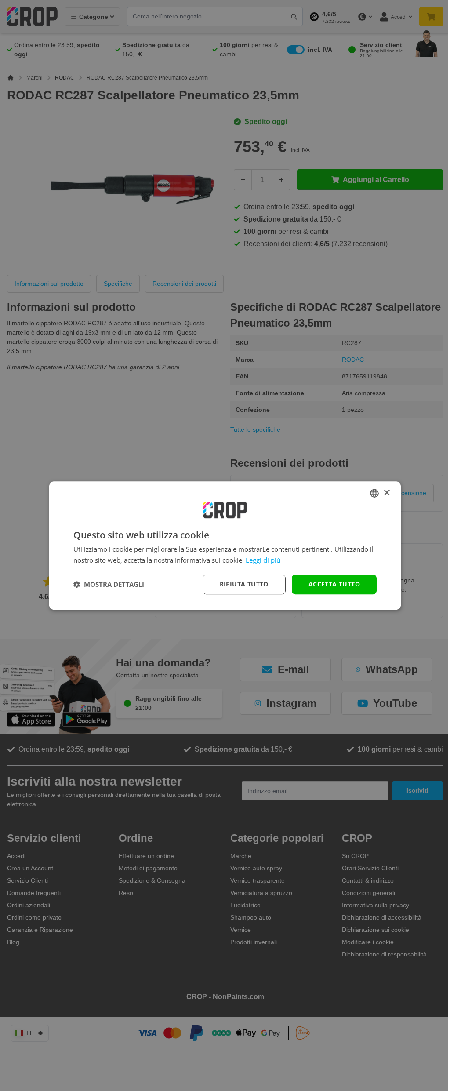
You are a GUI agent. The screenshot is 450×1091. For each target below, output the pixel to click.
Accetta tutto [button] (334, 584)
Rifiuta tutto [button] (244, 584)
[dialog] (225, 545)
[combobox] (374, 493)
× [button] (386, 493)
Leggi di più (263, 560)
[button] (108, 584)
